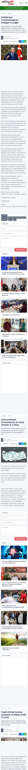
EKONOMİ (10, 13)
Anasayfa (4, 13)
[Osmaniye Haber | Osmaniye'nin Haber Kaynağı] (8, 3)
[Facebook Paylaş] (20, 41)
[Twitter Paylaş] (22, 41)
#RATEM (4, 215)
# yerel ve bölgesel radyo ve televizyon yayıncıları (13, 217)
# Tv (10, 219)
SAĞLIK (9, 416)
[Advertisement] (14, 76)
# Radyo (4, 219)
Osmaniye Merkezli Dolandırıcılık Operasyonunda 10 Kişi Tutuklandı (14, 8)
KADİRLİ (9, 708)
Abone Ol (5, 41)
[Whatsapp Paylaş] (25, 41)
